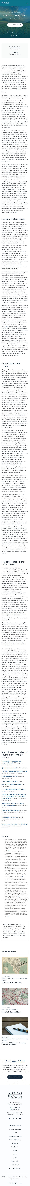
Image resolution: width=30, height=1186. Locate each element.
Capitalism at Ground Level (11, 982)
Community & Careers (15, 1136)
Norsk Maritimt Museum (9, 781)
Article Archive (10, 32)
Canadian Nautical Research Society (14, 794)
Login (15, 1150)
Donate (15, 1157)
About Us (15, 1143)
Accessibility (15, 1164)
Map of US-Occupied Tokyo (12, 1012)
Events (15, 1132)
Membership (15, 1147)
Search (15, 1154)
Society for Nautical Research (12, 784)
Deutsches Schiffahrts (9, 776)
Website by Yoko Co (15, 1183)
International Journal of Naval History (14, 824)
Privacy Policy (15, 1161)
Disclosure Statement (15, 1168)
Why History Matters (15, 1125)
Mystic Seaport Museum (10, 817)
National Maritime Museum (10, 810)
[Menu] (26, 3)
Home (4, 32)
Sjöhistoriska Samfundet (10, 768)
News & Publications (15, 1140)
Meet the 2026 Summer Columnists (14, 1044)
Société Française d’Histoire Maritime (14, 771)
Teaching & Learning (15, 1129)
